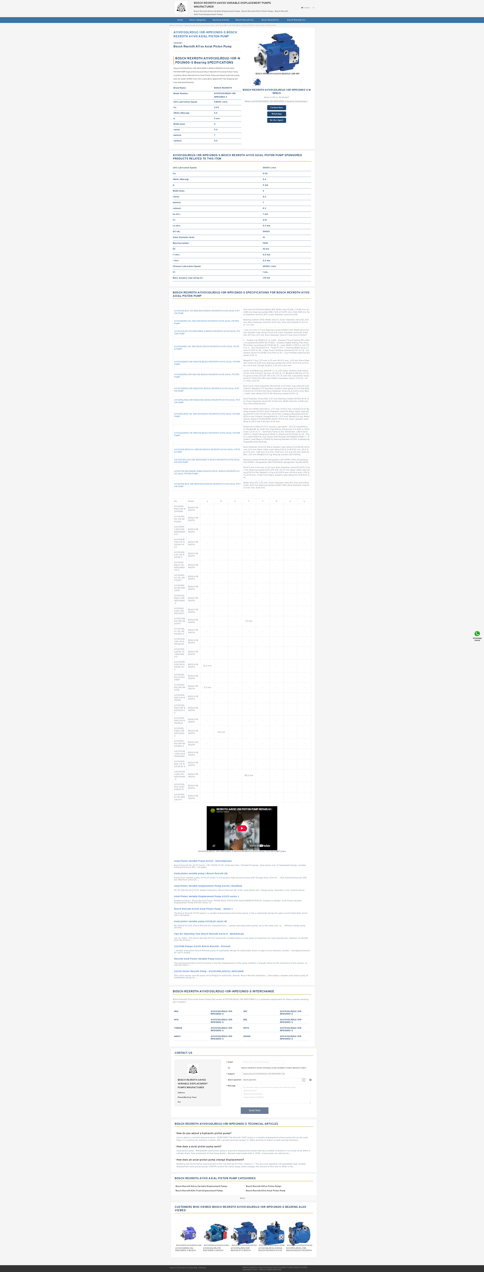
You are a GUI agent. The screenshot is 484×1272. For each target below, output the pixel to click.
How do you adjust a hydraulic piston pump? (203, 1133)
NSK (176, 1011)
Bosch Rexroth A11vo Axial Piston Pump (199, 25)
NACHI (177, 1036)
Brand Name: (179, 88)
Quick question (234, 1080)
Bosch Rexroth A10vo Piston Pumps (273, 20)
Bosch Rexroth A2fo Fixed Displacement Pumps (298, 20)
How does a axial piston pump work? (198, 1146)
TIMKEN (178, 1028)
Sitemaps (202, 1268)
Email (229, 1062)
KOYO (246, 1028)
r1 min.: (176, 255)
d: (174, 118)
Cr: (174, 220)
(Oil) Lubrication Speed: (185, 102)
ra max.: (177, 226)
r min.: (176, 260)
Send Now (255, 1110)
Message (231, 1086)
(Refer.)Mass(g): (181, 113)
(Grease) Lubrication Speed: (187, 266)
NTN (176, 1020)
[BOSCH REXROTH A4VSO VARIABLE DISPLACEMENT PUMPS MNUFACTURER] (181, 7)
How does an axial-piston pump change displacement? (210, 1160)
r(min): (176, 129)
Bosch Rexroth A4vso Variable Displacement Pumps (247, 20)
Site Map (193, 1268)
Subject (230, 1074)
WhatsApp (277, 114)
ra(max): (177, 141)
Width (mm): (179, 124)
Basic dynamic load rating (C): (188, 278)
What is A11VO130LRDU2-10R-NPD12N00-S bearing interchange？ (276, 101)
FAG (245, 1020)
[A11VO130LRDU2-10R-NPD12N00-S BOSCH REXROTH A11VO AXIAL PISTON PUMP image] (276, 53)
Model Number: (180, 93)
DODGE (247, 1036)
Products (179, 25)
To (229, 1068)
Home (180, 20)
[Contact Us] (477, 636)
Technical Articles (220, 20)
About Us (173, 1268)
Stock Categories (197, 20)
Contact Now (276, 107)
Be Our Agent (276, 120)
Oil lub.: (177, 231)
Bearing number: (181, 243)
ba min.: (177, 214)
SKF (245, 1011)
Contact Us (183, 1268)
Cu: (175, 107)
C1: (174, 272)
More (242, 1198)
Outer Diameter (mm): (184, 237)
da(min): (177, 135)
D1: (174, 249)
